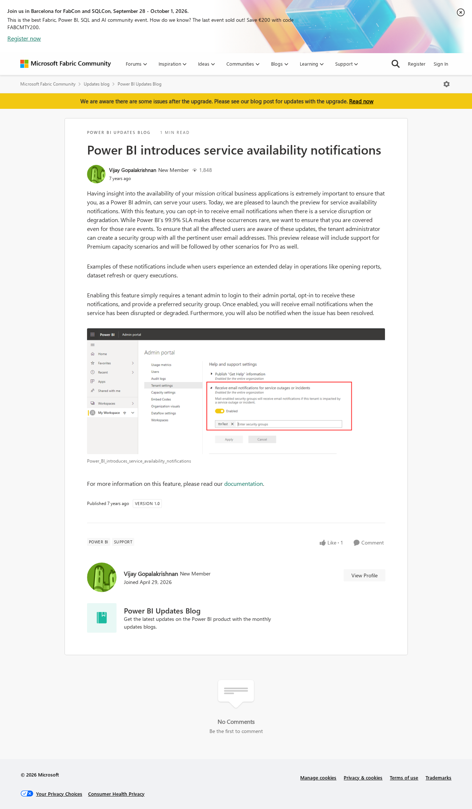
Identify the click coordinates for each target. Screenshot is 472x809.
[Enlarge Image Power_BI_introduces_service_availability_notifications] (236, 391)
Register (417, 63)
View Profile (364, 575)
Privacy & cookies (363, 777)
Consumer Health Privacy (116, 794)
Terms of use (404, 777)
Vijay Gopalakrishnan (132, 169)
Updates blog (97, 84)
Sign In (441, 63)
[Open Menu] (446, 84)
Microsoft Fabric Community (48, 84)
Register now (24, 38)
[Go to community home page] (65, 64)
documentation (243, 483)
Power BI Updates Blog (140, 84)
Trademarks (438, 777)
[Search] (395, 63)
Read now (361, 101)
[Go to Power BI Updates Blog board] (102, 618)
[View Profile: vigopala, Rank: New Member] (96, 174)
